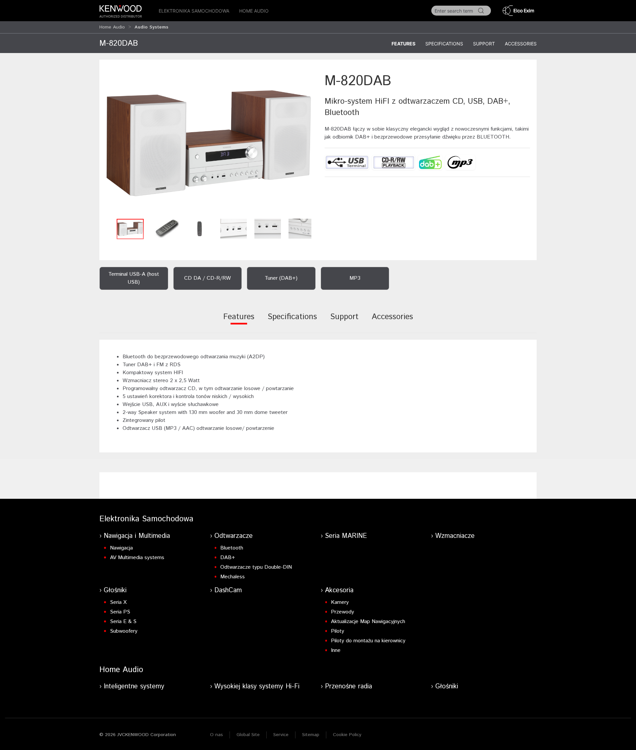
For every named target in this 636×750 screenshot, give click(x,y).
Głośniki (115, 590)
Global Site (248, 734)
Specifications (444, 43)
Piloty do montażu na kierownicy (368, 641)
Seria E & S (123, 621)
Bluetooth (231, 548)
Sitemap (310, 734)
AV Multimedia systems (137, 557)
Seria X (118, 602)
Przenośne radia (348, 686)
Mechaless (232, 577)
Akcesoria (339, 590)
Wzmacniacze (455, 536)
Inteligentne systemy (134, 686)
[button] (208, 143)
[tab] (239, 321)
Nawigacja (121, 548)
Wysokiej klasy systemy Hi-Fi (256, 686)
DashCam (228, 590)
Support (484, 43)
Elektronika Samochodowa (194, 11)
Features (403, 43)
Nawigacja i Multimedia (137, 536)
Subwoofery (123, 631)
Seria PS (120, 612)
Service (281, 734)
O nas (216, 734)
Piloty (337, 631)
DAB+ (227, 557)
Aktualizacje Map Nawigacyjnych (368, 621)
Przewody (342, 612)
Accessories (521, 43)
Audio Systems (151, 27)
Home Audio (254, 11)
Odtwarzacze (233, 536)
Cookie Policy (347, 734)
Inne (336, 650)
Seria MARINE (346, 536)
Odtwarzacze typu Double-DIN (256, 567)
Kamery (340, 602)
